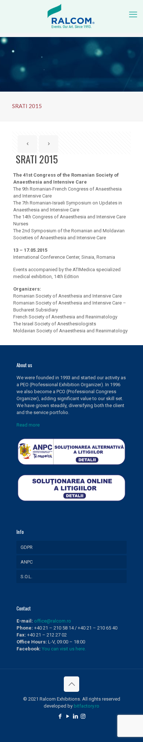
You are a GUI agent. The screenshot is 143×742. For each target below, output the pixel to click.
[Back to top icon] (71, 684)
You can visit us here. (64, 648)
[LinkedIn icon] (75, 716)
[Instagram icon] (83, 716)
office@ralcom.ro (52, 621)
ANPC (27, 562)
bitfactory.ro (86, 706)
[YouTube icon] (67, 716)
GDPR (27, 547)
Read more (28, 425)
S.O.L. (26, 576)
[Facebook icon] (60, 716)
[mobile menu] (133, 14)
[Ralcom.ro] (71, 16)
